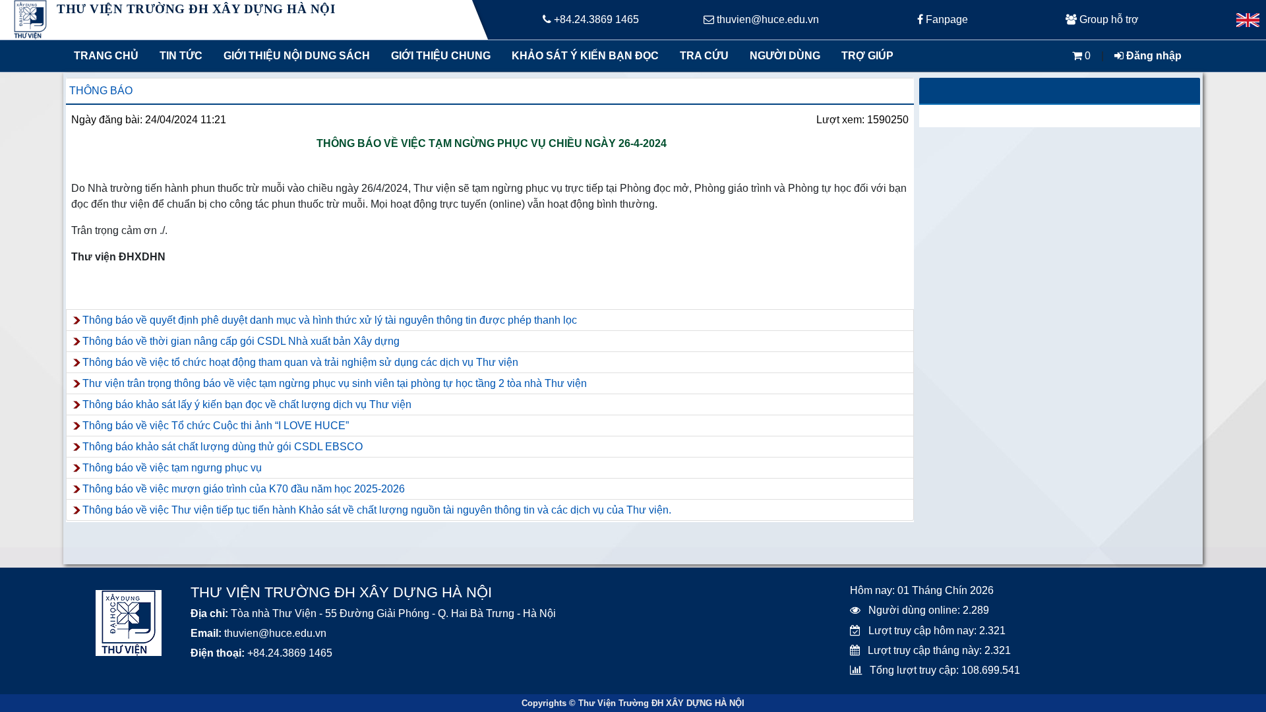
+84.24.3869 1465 (595, 19)
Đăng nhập (1153, 55)
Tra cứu (704, 55)
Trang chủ (106, 55)
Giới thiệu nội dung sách (294, 55)
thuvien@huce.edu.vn (766, 19)
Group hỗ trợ (1108, 19)
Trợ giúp (867, 55)
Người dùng (785, 55)
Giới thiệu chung (440, 55)
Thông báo (101, 90)
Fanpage (945, 19)
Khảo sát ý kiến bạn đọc (582, 55)
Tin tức (181, 55)
